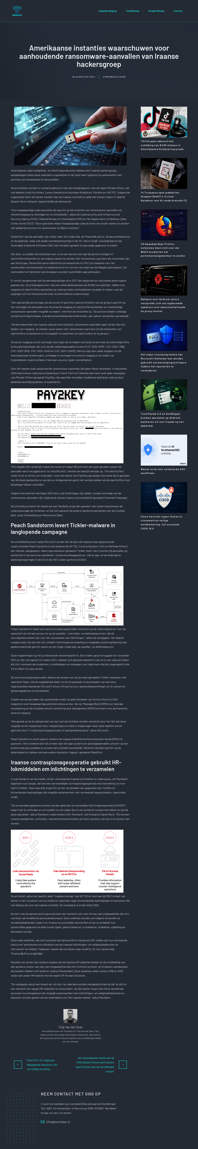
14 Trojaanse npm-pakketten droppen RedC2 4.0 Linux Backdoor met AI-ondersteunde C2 (164, 196)
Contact (178, 10)
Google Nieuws (156, 10)
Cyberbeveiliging (108, 10)
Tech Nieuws (132, 10)
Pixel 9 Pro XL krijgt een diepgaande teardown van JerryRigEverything (42, 1064)
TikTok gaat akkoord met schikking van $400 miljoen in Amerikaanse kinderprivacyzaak (162, 145)
